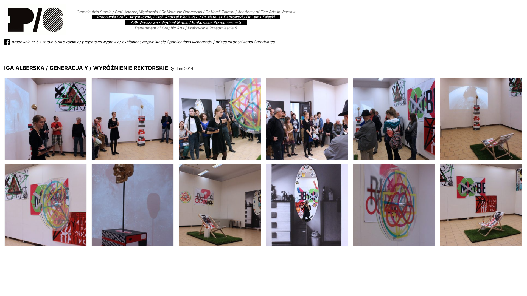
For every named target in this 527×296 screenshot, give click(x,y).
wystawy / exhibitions (122, 41)
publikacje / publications (169, 41)
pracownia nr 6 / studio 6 (34, 41)
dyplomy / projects (80, 41)
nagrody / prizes (212, 41)
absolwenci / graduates (254, 41)
